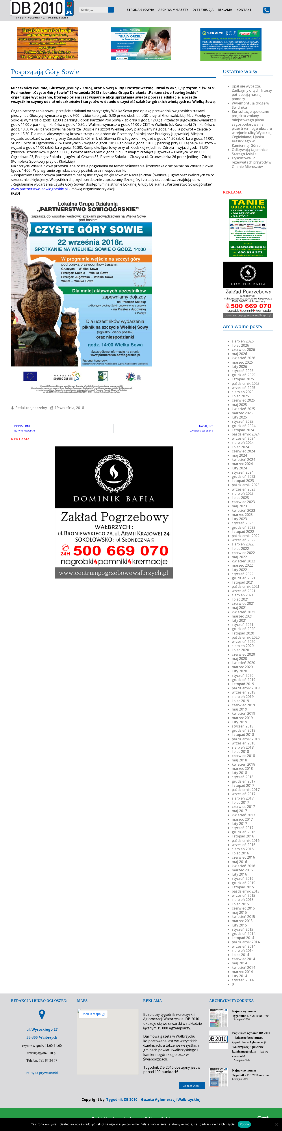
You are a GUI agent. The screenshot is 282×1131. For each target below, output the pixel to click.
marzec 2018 (242, 768)
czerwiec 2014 (243, 958)
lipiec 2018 (240, 751)
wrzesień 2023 (243, 489)
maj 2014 (239, 963)
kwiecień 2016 (243, 865)
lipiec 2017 (240, 802)
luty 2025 (239, 417)
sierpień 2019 (243, 696)
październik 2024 (246, 434)
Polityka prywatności (42, 1073)
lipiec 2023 (240, 497)
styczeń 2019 (242, 726)
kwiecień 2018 (243, 764)
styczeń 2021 (242, 624)
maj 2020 (239, 658)
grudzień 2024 (243, 425)
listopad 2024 (243, 430)
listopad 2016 (243, 836)
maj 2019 (239, 709)
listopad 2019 (243, 683)
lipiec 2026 (240, 345)
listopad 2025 (243, 379)
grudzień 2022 (243, 527)
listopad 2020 (243, 633)
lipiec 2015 (240, 904)
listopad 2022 (243, 531)
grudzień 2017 (243, 781)
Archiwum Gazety (173, 10)
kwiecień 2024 (243, 459)
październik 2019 (246, 688)
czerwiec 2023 (243, 501)
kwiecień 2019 (243, 713)
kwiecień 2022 (243, 561)
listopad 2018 (243, 734)
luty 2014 (239, 975)
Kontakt (244, 10)
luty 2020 (239, 671)
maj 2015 (239, 912)
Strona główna (140, 10)
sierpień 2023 (243, 493)
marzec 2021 (242, 616)
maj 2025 (239, 404)
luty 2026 (239, 366)
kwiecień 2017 (243, 815)
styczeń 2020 (242, 675)
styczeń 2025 (242, 421)
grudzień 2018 (243, 730)
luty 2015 (239, 925)
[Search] (111, 10)
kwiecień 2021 (243, 612)
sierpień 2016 (243, 848)
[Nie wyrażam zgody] (276, 1124)
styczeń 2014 (242, 980)
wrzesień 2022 (243, 540)
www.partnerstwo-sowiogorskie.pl (39, 188)
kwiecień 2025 (243, 408)
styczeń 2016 (242, 878)
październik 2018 (246, 739)
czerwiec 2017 (243, 806)
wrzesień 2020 (243, 641)
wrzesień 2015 (243, 895)
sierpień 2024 (243, 442)
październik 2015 (246, 891)
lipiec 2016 (240, 853)
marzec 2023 (242, 514)
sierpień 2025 (243, 391)
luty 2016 (239, 874)
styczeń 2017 (242, 827)
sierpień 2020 (243, 645)
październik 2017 (246, 789)
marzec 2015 (242, 920)
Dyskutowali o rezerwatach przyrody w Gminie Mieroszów (251, 162)
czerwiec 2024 (243, 451)
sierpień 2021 (243, 595)
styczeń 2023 (242, 523)
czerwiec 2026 (243, 349)
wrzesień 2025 (243, 387)
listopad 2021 (243, 582)
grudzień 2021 (243, 578)
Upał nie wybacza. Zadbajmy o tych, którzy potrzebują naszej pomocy (252, 92)
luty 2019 (239, 722)
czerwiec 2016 (243, 857)
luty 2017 (239, 823)
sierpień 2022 (243, 544)
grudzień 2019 (243, 679)
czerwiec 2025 (243, 400)
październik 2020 (246, 637)
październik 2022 (246, 535)
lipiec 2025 (240, 396)
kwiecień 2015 (243, 916)
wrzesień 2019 (243, 692)
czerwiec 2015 (243, 908)
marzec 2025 (242, 413)
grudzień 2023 (243, 476)
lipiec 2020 (240, 649)
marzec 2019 (242, 717)
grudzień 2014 (243, 933)
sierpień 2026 (243, 341)
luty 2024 (239, 468)
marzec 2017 (242, 819)
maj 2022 (239, 556)
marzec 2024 (242, 463)
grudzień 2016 (243, 832)
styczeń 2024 (242, 472)
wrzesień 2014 (243, 946)
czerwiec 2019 (243, 705)
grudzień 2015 (243, 882)
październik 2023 (246, 484)
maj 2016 (239, 861)
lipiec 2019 (240, 700)
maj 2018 (239, 760)
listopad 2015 (243, 887)
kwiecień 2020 (243, 662)
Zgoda (244, 1124)
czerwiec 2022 (243, 552)
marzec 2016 (242, 870)
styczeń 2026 (242, 370)
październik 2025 (246, 383)
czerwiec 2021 (243, 603)
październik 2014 (246, 941)
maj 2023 (239, 506)
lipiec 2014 (240, 954)
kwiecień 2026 (243, 357)
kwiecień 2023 (243, 510)
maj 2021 (239, 607)
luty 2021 (239, 620)
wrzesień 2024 (243, 438)
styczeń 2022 (242, 573)
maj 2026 (239, 353)
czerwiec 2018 (243, 755)
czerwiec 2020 (243, 654)
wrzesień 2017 (243, 793)
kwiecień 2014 (243, 967)
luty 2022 (239, 569)
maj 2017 (239, 810)
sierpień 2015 (243, 899)
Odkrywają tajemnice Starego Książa (249, 151)
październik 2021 (246, 586)
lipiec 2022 (240, 548)
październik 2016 (246, 840)
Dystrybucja (203, 10)
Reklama (225, 10)
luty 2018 (239, 772)
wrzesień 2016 (243, 844)
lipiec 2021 (240, 599)
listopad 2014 (243, 937)
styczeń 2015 (242, 929)
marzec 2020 (242, 666)
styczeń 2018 (242, 776)
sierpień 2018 (243, 747)
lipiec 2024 (240, 447)
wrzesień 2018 (243, 743)
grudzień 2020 (243, 628)
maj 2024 (239, 455)
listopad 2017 (243, 785)
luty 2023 (239, 518)
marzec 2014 (242, 971)
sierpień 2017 (243, 798)
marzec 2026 (242, 362)
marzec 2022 (242, 565)
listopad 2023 (243, 480)
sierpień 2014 (243, 950)
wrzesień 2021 (243, 590)
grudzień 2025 (243, 374)
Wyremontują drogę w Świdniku (250, 105)
